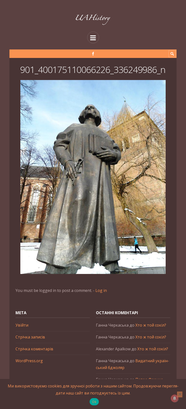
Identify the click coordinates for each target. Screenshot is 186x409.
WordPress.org (29, 360)
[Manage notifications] (174, 398)
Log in (101, 290)
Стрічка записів (30, 337)
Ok (94, 402)
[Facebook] (93, 53)
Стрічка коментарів (34, 349)
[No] (179, 394)
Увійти (22, 325)
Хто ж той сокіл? (150, 325)
